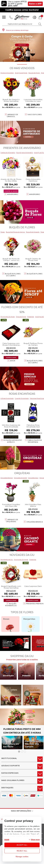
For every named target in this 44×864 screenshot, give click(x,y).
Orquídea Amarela (20, 478)
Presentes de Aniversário (22, 147)
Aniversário (12, 194)
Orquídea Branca (7, 478)
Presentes (30, 317)
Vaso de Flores (35, 114)
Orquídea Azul (33, 478)
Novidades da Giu (22, 554)
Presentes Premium (34, 604)
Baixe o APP (35, 4)
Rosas (3, 232)
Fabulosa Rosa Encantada (35, 441)
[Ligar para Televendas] (11, 17)
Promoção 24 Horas (8, 317)
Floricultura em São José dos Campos (33, 744)
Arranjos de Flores (21, 73)
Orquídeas (22, 473)
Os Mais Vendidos (22, 68)
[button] (17, 59)
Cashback (34, 17)
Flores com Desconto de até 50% (22, 309)
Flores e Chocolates (7, 73)
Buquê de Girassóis (32, 232)
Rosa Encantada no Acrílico (13, 441)
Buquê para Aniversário (24, 152)
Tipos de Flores (21, 317)
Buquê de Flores (34, 73)
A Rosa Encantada (7, 398)
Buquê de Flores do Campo (15, 232)
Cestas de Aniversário (8, 152)
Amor (12, 361)
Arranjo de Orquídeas (12, 520)
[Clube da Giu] (22, 724)
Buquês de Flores (22, 227)
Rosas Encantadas (22, 393)
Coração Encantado (22, 398)
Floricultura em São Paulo (11, 745)
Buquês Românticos (11, 604)
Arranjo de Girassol (12, 115)
